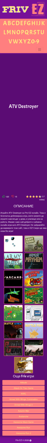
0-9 (35, 41)
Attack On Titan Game (23, 388)
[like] (3, 197)
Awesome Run (23, 427)
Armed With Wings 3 (23, 404)
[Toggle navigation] (39, 49)
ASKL (23, 393)
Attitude (23, 382)
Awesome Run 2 (23, 433)
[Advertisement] (23, 79)
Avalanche (23, 416)
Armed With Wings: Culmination (23, 399)
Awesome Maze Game (23, 421)
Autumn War (23, 410)
